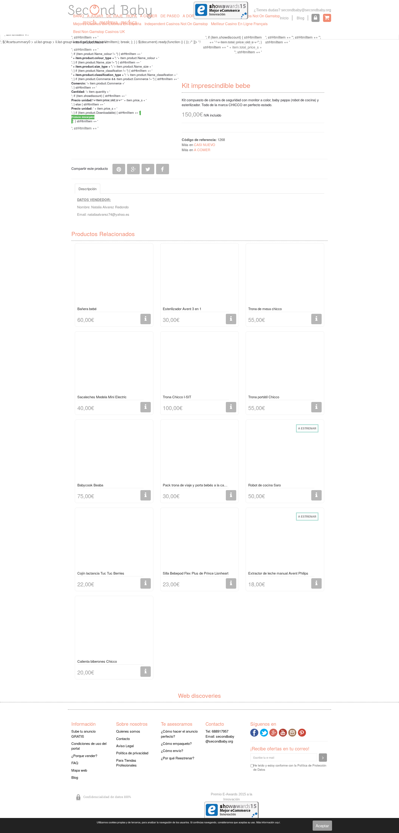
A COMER (148, 15)
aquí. (278, 822)
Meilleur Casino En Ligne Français (239, 23)
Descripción (88, 188)
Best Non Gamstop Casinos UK (99, 31)
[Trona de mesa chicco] (285, 276)
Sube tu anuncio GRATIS (83, 733)
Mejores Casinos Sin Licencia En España (107, 23)
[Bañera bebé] (114, 276)
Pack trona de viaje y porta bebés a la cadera (196, 484)
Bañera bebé (87, 308)
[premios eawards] (231, 809)
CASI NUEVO (204, 144)
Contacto (123, 738)
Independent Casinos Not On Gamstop (176, 23)
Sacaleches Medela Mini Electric (102, 396)
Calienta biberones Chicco (97, 661)
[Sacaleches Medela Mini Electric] (114, 364)
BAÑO (78, 15)
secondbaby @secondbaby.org (220, 738)
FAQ (74, 762)
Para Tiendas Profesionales (126, 762)
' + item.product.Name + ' (89, 42)
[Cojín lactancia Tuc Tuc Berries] (114, 540)
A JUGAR (95, 15)
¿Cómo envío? (172, 750)
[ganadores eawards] (221, 9)
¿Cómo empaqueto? (176, 743)
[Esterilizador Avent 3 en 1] (199, 276)
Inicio (284, 18)
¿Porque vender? (84, 755)
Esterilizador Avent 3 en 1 (182, 308)
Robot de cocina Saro (264, 484)
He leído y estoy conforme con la (289, 767)
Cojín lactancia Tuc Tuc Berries (100, 573)
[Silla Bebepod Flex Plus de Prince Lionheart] (199, 540)
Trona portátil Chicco (263, 396)
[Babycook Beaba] (114, 452)
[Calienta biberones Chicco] (114, 628)
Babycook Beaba (90, 484)
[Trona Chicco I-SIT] (199, 364)
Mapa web (79, 770)
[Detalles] (145, 319)
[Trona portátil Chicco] (285, 364)
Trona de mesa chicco (265, 308)
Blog (300, 18)
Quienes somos (128, 731)
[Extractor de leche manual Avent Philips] (285, 540)
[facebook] (255, 732)
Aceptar (322, 825)
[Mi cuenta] (315, 18)
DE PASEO (169, 15)
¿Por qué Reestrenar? (177, 757)
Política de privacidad (132, 752)
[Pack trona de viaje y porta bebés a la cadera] (199, 452)
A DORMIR (192, 15)
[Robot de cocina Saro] (285, 452)
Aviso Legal (125, 745)
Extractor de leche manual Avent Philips (278, 573)
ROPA (131, 15)
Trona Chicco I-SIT (177, 396)
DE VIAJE (114, 15)
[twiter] (264, 732)
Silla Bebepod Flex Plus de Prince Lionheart (195, 573)
